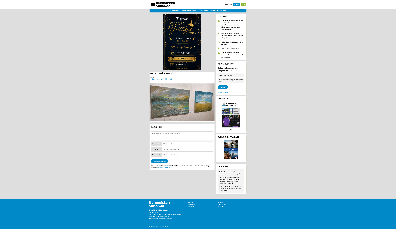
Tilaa (243, 4)
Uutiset (190, 202)
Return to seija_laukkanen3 (161, 79)
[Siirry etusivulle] (165, 4)
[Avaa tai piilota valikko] (152, 4)
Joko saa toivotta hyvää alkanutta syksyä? (231, 80)
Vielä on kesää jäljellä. (227, 75)
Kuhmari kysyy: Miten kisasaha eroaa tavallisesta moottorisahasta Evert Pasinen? (232, 55)
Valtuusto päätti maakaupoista (230, 48)
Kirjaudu (236, 4)
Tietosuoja (221, 206)
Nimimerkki (156, 144)
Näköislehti (191, 204)
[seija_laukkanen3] (182, 102)
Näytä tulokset (223, 92)
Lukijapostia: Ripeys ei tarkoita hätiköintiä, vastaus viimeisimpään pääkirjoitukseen (232, 36)
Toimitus (220, 202)
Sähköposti (156, 155)
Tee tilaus (191, 206)
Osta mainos (228, 4)
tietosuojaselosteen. (164, 167)
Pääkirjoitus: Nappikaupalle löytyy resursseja (232, 43)
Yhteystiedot (222, 204)
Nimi (156, 149)
